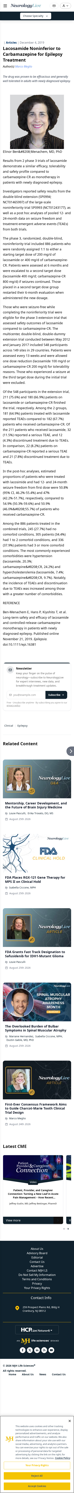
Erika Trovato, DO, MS (40, 813)
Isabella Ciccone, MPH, (49, 1036)
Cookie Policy (62, 1458)
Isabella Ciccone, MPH (22, 887)
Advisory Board (37, 1253)
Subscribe (54, 695)
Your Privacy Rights (37, 1288)
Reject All (37, 1475)
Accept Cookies (37, 1486)
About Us (37, 1249)
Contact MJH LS (37, 1270)
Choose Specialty (33, 16)
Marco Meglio (17, 1118)
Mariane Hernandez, (21, 1036)
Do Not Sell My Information (37, 1275)
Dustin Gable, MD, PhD (20, 1040)
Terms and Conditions (37, 1279)
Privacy (37, 1284)
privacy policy (13, 705)
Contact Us (37, 1262)
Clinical (8, 725)
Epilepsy (22, 725)
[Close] (70, 1421)
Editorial (37, 1257)
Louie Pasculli (17, 962)
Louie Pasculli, (17, 813)
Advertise (37, 1266)
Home (12, 1374)
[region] (37, 1454)
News (42, 1374)
